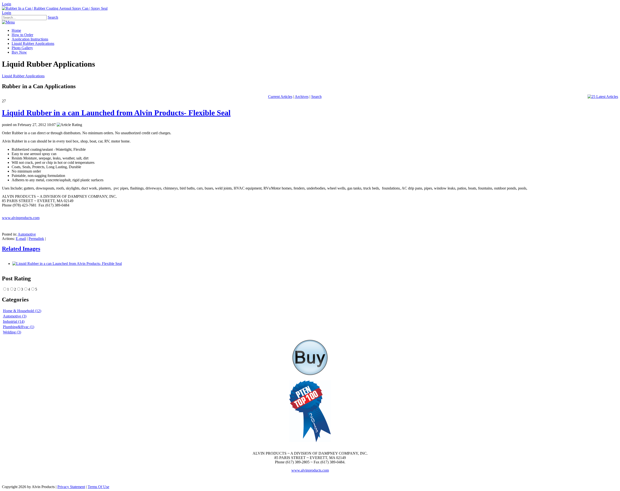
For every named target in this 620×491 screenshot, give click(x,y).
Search (53, 17)
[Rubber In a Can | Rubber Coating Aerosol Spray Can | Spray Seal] (55, 8)
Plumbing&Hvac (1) (18, 327)
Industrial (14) (13, 321)
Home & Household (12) (22, 311)
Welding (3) (12, 332)
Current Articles (280, 97)
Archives (302, 97)
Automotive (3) (14, 316)
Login (6, 4)
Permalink (36, 239)
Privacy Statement (71, 487)
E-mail (21, 239)
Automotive (27, 234)
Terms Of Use (98, 487)
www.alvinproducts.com (20, 218)
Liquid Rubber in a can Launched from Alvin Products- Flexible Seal (116, 112)
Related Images (21, 249)
